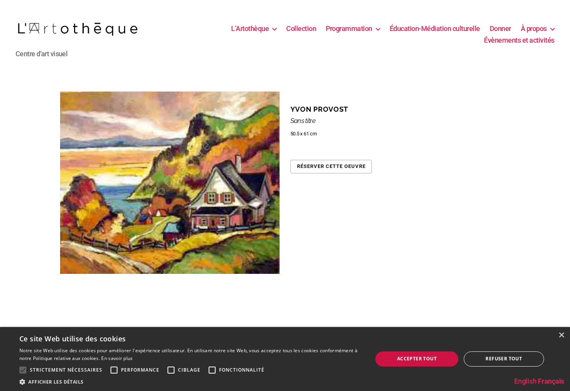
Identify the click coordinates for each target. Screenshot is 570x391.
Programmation (349, 28)
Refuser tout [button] (503, 358)
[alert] (285, 359)
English (525, 381)
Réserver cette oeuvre (331, 166)
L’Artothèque (250, 28)
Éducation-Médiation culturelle (435, 28)
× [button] (561, 335)
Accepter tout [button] (417, 358)
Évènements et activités (519, 40)
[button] (190, 381)
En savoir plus (117, 358)
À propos (534, 28)
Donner (500, 28)
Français (551, 381)
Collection (301, 28)
